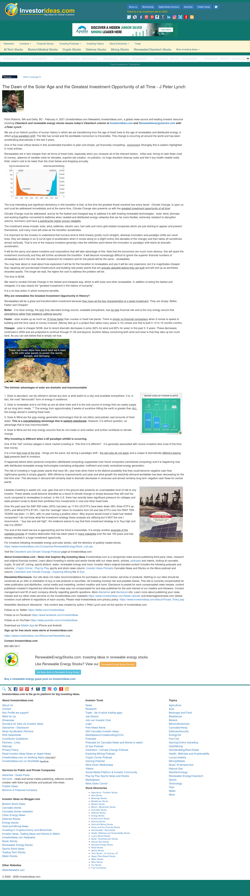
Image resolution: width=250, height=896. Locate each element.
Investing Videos (95, 43)
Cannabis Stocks (99, 809)
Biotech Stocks (98, 804)
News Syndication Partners (17, 731)
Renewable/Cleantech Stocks (152, 49)
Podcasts (91, 738)
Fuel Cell (174, 738)
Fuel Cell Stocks (98, 867)
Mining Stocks (120, 49)
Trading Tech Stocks (13, 852)
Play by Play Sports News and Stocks (107, 776)
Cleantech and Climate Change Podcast (37, 551)
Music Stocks (10, 841)
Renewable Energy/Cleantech (186, 776)
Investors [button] (25, 43)
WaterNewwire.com (13, 870)
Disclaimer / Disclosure (15, 727)
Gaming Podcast (95, 761)
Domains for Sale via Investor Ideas (22, 723)
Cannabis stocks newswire (17, 811)
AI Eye (80, 571)
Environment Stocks (100, 818)
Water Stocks (10, 856)
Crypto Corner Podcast (99, 757)
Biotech (173, 720)
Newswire (9, 43)
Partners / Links (11, 742)
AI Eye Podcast (94, 746)
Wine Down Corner (96, 783)
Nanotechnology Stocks (102, 844)
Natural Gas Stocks (100, 841)
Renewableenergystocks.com (157, 123)
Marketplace (93, 779)
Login (89, 723)
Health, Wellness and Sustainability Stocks (110, 833)
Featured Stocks (45, 43)
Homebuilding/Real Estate (184, 750)
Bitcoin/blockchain (179, 723)
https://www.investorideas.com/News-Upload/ (114, 596)
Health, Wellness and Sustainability (189, 753)
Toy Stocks (96, 864)
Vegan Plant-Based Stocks (103, 856)
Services (7, 779)
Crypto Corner (24, 568)
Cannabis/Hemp (178, 727)
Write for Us (9, 716)
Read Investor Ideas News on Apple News (26, 753)
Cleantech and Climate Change (32, 571)
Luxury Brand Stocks (100, 835)
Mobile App (27, 625)
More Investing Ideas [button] (187, 49)
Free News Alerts (95, 727)
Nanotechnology (178, 772)
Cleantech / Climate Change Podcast (107, 750)
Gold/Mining (176, 746)
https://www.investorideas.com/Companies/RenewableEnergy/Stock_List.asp (48, 546)
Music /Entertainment (181, 764)
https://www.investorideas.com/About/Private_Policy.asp (152, 599)
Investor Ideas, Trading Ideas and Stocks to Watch (31, 833)
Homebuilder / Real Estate (103, 830)
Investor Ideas (94, 568)
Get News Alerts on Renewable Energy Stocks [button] (58, 672)
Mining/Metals (177, 761)
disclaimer (104, 592)
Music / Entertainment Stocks (104, 838)
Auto (171, 709)
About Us (7, 705)
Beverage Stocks (99, 798)
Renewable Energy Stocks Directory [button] (118, 664)
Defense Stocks (96, 49)
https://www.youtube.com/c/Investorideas (54, 620)
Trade (138, 43)
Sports (173, 779)
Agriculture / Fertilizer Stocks (104, 792)
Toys (171, 787)
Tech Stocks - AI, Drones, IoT (104, 853)
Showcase (8, 720)
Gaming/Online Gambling (183, 742)
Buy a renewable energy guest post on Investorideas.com (40, 679)
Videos (89, 768)
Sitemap (7, 746)
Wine (172, 794)
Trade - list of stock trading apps (104, 712)
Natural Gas (176, 768)
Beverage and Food (180, 712)
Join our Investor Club (98, 720)
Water (172, 791)
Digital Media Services (169, 6)
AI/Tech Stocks (13, 49)
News (89, 705)
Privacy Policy (10, 750)
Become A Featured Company (19, 790)
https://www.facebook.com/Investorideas (55, 615)
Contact (6, 709)
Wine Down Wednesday (99, 764)
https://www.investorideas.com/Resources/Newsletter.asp (37, 635)
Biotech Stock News (13, 804)
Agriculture (175, 705)
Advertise (188, 6)
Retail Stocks (97, 847)
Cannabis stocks (11, 807)
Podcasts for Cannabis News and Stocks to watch (114, 742)
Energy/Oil (175, 735)
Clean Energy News (13, 815)
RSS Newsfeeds (11, 735)
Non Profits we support (15, 712)
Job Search (92, 716)
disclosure (122, 592)
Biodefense (175, 716)
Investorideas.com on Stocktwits (20, 761)
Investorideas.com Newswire (18, 837)
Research (91, 709)
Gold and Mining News (15, 826)
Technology (175, 783)
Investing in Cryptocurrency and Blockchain (27, 830)
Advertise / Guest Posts (16, 775)
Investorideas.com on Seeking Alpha (23, 757)
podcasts (135, 560)
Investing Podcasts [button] (69, 43)
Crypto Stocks (72, 49)
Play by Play (42, 568)
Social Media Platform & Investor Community (111, 772)
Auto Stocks (96, 795)
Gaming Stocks (98, 821)
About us (133, 6)
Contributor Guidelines (15, 738)
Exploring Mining (62, 571)
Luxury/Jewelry (177, 757)
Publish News (204, 6)
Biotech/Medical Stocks (43, 49)
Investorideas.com (121, 123)
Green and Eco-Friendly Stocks (105, 827)
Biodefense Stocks (99, 801)
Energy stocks (10, 822)
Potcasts (108, 568)
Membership (148, 6)
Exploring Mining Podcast (100, 753)
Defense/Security (179, 731)
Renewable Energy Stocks (17, 845)
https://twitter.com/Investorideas (46, 610)
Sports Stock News (13, 848)
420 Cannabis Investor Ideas (102, 731)
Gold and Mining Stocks (102, 824)
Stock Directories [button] (119, 43)
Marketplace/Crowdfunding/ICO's (105, 735)
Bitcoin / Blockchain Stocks (103, 806)
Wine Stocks (97, 862)
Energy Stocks (97, 815)
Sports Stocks (97, 850)
